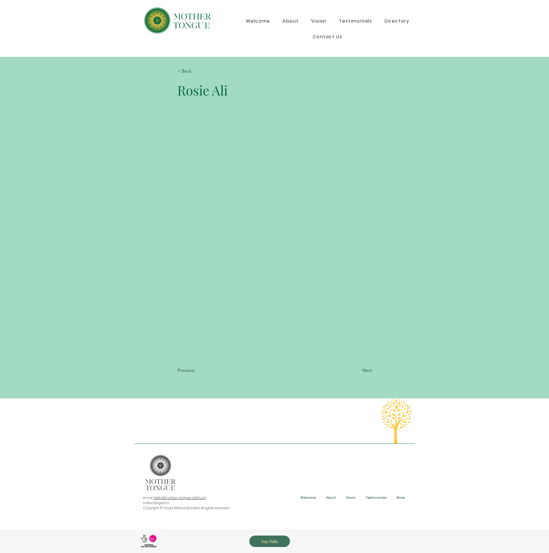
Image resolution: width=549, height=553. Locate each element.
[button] (196, 71)
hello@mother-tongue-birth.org (180, 497)
